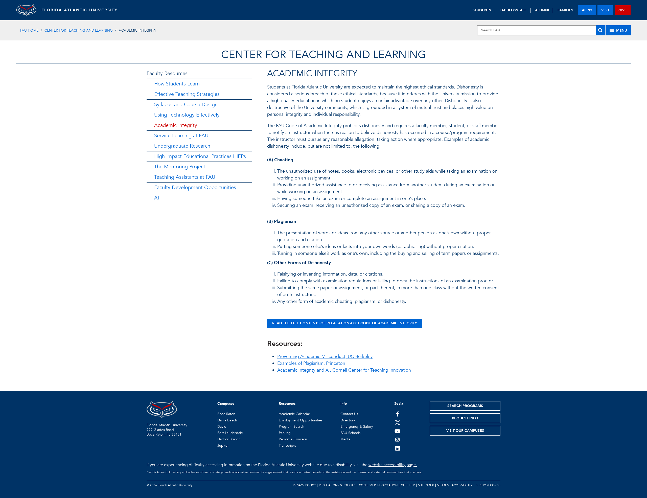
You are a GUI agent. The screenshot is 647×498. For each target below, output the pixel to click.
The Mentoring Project (179, 166)
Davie (221, 426)
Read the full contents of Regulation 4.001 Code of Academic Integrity (344, 323)
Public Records (488, 485)
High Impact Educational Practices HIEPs (200, 156)
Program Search (291, 426)
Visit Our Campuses (465, 430)
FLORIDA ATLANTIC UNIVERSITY (79, 10)
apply (587, 10)
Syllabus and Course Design (186, 104)
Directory (347, 420)
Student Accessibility (454, 485)
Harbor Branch (229, 439)
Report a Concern (293, 439)
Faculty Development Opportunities (195, 187)
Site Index (426, 485)
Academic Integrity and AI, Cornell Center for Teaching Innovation (344, 370)
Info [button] (343, 403)
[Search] (600, 30)
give (622, 10)
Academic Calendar (294, 414)
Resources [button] (287, 403)
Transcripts (287, 445)
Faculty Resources (167, 73)
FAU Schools (350, 433)
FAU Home (29, 30)
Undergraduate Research (182, 146)
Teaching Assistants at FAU (184, 177)
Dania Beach (227, 420)
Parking (285, 433)
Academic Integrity (175, 125)
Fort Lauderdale (230, 433)
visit (605, 10)
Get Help (408, 485)
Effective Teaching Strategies (187, 94)
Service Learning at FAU (181, 135)
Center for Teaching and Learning (78, 30)
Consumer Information (378, 485)
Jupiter (223, 445)
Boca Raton (226, 414)
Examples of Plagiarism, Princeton (311, 363)
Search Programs (465, 405)
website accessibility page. (392, 465)
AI (156, 197)
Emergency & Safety (356, 426)
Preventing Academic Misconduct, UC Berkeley (325, 356)
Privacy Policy (304, 485)
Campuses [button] (225, 403)
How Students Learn (177, 83)
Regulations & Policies (337, 485)
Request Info (465, 418)
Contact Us (349, 414)
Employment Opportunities (300, 420)
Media (345, 439)
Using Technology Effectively (187, 114)
